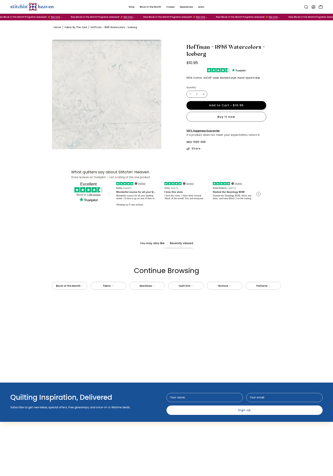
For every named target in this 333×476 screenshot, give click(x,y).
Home (57, 27)
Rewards (129, 432)
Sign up (244, 410)
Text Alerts (130, 426)
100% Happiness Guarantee (203, 131)
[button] (306, 7)
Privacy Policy (179, 426)
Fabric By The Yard (76, 27)
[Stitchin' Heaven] (32, 7)
